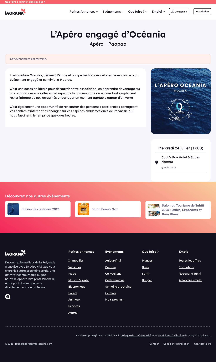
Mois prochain (114, 299)
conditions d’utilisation (171, 335)
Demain (110, 267)
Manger (147, 260)
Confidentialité (202, 343)
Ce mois (110, 293)
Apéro (96, 44)
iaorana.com (45, 343)
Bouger (147, 280)
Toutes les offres (190, 260)
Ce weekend (113, 273)
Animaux (74, 299)
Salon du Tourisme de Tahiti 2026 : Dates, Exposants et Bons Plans (183, 209)
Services (74, 306)
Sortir (146, 273)
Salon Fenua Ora (105, 209)
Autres (72, 312)
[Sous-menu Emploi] (164, 11)
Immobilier (75, 260)
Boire (145, 267)
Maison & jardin (78, 280)
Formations (186, 267)
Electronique (76, 286)
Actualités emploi (190, 280)
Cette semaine (114, 280)
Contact (154, 343)
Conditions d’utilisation (176, 343)
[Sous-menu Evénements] (122, 11)
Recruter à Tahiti (190, 273)
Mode (72, 273)
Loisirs (72, 293)
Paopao (117, 44)
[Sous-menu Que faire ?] (146, 11)
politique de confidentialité (136, 335)
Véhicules (74, 267)
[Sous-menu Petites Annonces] (97, 11)
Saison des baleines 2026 (40, 209)
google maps (168, 167)
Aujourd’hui (113, 260)
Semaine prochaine (118, 286)
